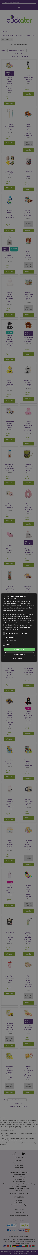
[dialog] (19, 627)
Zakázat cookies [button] (19, 654)
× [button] (34, 595)
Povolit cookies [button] (19, 649)
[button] (19, 658)
